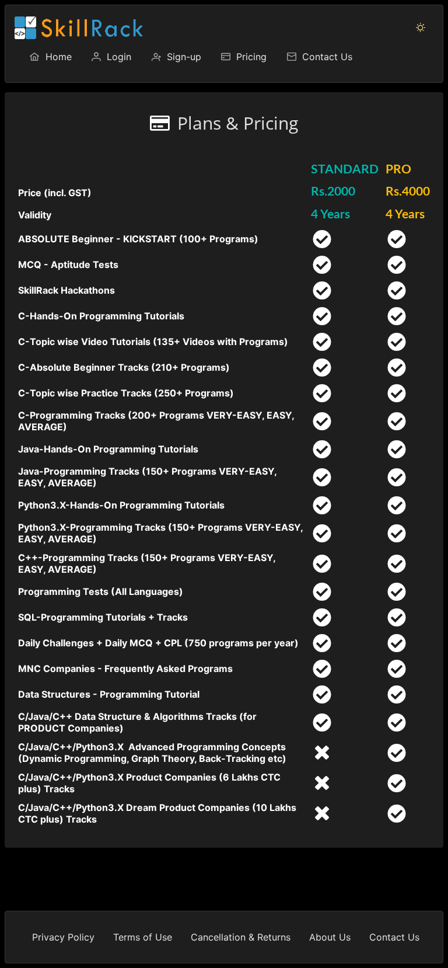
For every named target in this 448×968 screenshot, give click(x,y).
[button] (421, 27)
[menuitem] (50, 56)
